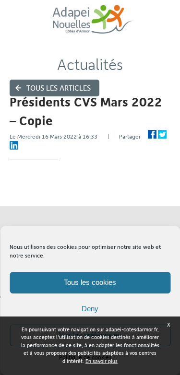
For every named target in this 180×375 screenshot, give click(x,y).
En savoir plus (101, 361)
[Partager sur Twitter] (162, 134)
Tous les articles (58, 88)
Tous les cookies (90, 282)
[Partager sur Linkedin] (14, 145)
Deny (90, 309)
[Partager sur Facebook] (152, 134)
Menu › (166, 24)
